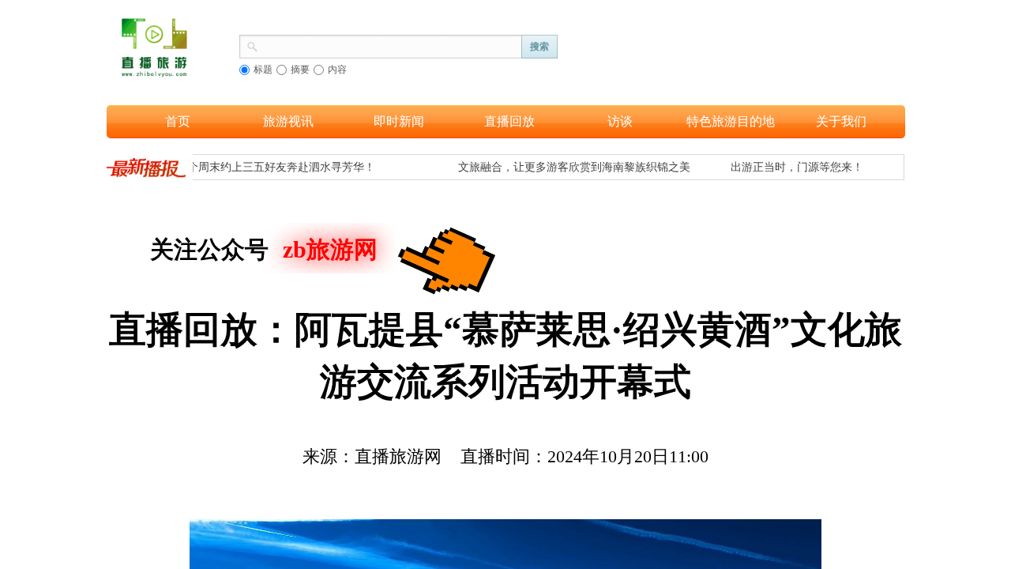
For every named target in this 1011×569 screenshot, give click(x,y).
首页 (177, 121)
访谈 (620, 121)
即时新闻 (399, 121)
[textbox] (390, 45)
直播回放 (509, 121)
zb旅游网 (330, 249)
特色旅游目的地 (730, 121)
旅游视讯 (288, 121)
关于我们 (841, 121)
